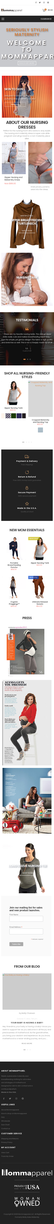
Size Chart (5, 1125)
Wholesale (5, 1121)
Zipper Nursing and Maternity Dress (13, 178)
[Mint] (40, 430)
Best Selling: (27, 273)
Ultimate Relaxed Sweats (40, 603)
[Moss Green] (13, 416)
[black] (24, 416)
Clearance (46, 19)
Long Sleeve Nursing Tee (28, 866)
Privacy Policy (6, 1142)
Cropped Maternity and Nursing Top (40, 421)
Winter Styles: (27, 216)
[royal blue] (19, 416)
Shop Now (27, 230)
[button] (47, 10)
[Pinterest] (48, 2)
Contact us (5, 1128)
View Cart (5, 1152)
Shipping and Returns (10, 1138)
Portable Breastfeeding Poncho (14, 565)
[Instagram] (44, 2)
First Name (13, 915)
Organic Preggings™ (14, 603)
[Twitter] (40, 2)
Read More (27, 1043)
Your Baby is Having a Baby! (27, 1022)
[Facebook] (3, 1098)
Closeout (27, 861)
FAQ (3, 1117)
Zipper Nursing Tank (13, 408)
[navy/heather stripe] (8, 416)
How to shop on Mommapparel (14, 1113)
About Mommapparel (10, 1110)
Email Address (15, 927)
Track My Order (7, 1156)
